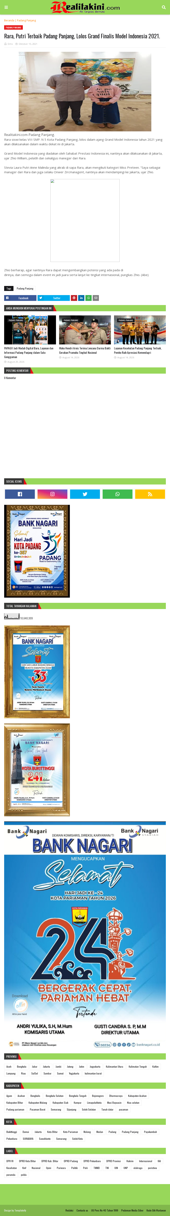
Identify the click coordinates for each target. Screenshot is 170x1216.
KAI (159, 1161)
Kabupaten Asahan (137, 1095)
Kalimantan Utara (114, 1066)
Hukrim (130, 1161)
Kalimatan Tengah (138, 1066)
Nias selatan (133, 1102)
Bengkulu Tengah (77, 1095)
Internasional (145, 1161)
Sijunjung (71, 1109)
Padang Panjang (26, 20)
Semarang (56, 1109)
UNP (126, 1168)
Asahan (21, 1095)
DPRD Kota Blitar (27, 1161)
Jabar (34, 1066)
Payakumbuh (150, 1132)
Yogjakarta (74, 1073)
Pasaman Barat (37, 1109)
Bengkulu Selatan (54, 1095)
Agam (9, 1095)
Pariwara (61, 1168)
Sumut (60, 1073)
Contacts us (82, 1210)
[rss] (150, 494)
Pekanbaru (11, 1138)
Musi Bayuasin (114, 1102)
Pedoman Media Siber (132, 1210)
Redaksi (69, 1210)
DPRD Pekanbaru (92, 1161)
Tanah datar (107, 1109)
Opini (48, 1168)
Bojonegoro (98, 1095)
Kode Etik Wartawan (156, 1210)
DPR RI (9, 1161)
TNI (107, 1168)
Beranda (9, 20)
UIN (116, 1168)
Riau (23, 1073)
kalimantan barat (93, 1073)
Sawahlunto (45, 1138)
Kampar (77, 1102)
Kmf (24, 1168)
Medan (99, 1132)
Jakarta (46, 1066)
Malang (87, 1132)
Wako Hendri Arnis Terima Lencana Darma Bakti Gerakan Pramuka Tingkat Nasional (84, 350)
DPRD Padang (71, 1161)
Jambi (58, 1066)
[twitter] (85, 494)
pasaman (123, 1109)
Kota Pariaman (70, 1132)
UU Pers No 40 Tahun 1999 (104, 1210)
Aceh (8, 1066)
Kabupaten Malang (38, 1102)
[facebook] (20, 494)
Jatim (81, 1066)
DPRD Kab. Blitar (49, 1161)
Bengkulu (21, 1066)
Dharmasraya (116, 1095)
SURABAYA (28, 1138)
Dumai (26, 1132)
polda (24, 1174)
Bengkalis (35, 1095)
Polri (85, 1168)
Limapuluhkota (94, 1102)
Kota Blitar (52, 1132)
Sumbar (47, 1073)
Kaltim (155, 1066)
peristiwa (152, 1168)
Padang (112, 1132)
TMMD (97, 1168)
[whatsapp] (117, 494)
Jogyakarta (95, 1066)
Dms (10, 43)
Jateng (70, 1066)
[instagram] (52, 494)
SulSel (34, 1073)
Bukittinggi (11, 1132)
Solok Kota (77, 1138)
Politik (74, 1168)
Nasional (36, 1168)
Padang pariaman (15, 1109)
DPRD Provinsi (113, 1161)
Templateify (20, 1210)
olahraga (138, 1168)
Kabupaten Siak (60, 1102)
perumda (10, 1174)
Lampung (11, 1073)
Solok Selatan (89, 1109)
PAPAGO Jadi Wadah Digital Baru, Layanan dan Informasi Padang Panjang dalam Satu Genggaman (28, 352)
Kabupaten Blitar (14, 1102)
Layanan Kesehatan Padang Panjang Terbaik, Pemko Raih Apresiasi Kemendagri (138, 350)
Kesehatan (11, 1168)
